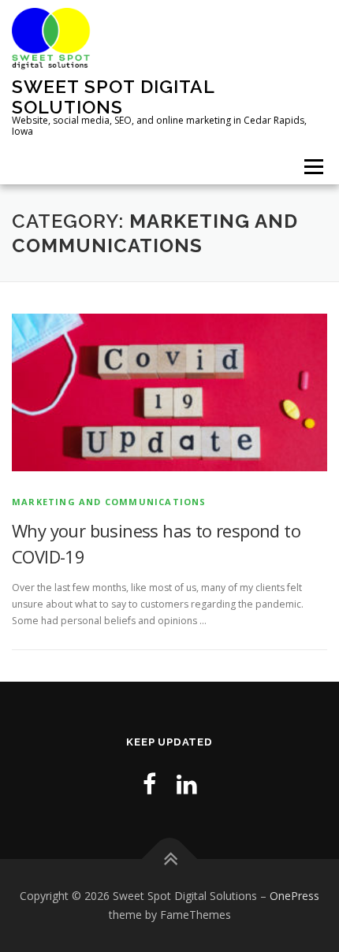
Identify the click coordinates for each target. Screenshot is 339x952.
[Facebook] (149, 784)
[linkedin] (187, 784)
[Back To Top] (170, 859)
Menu (313, 166)
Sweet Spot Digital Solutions (113, 96)
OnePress (294, 895)
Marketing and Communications (109, 502)
